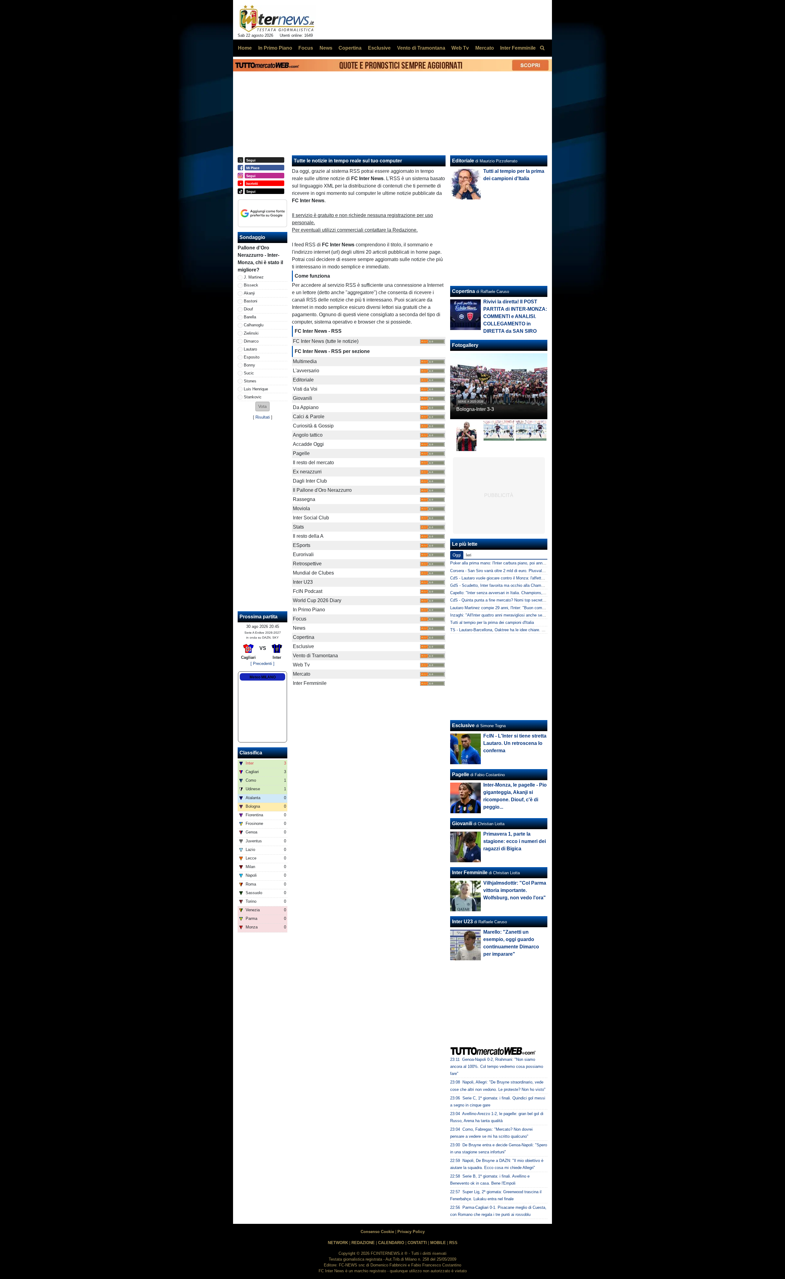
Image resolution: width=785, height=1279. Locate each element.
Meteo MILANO (263, 677)
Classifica (250, 752)
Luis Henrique (256, 389)
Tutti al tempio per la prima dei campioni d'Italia (492, 622)
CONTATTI (417, 1242)
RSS (453, 1242)
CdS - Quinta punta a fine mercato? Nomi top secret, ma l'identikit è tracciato (518, 600)
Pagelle (460, 774)
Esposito (251, 357)
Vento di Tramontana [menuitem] (421, 48)
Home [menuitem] (245, 48)
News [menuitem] (326, 48)
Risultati (262, 417)
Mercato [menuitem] (484, 48)
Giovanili (462, 823)
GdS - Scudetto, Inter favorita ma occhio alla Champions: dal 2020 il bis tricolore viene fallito (532, 585)
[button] (262, 406)
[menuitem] (542, 48)
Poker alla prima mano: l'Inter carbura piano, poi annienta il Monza (508, 563)
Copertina (463, 291)
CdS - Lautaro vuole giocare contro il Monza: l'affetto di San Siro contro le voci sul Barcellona (533, 578)
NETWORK (338, 1242)
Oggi (457, 555)
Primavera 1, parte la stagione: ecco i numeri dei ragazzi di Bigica (514, 841)
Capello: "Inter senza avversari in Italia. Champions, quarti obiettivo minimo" (517, 592)
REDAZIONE (363, 1242)
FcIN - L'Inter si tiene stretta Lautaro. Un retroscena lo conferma (514, 743)
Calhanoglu (253, 325)
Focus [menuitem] (305, 48)
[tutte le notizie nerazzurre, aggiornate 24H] (277, 18)
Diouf (248, 309)
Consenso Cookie (377, 1231)
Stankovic (253, 397)
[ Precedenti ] (262, 663)
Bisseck (251, 285)
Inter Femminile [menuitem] (518, 48)
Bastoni (250, 301)
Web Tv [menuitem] (460, 48)
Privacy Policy (411, 1231)
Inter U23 (462, 921)
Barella (250, 317)
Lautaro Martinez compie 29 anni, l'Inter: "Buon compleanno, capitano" (512, 607)
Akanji (249, 293)
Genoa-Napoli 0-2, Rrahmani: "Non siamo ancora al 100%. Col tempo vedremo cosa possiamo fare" (496, 1066)
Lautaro (250, 349)
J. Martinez (254, 277)
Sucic (249, 373)
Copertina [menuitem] (350, 48)
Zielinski (251, 333)
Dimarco (251, 341)
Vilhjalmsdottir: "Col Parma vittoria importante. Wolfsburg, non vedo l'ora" (514, 890)
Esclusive (463, 725)
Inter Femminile (470, 872)
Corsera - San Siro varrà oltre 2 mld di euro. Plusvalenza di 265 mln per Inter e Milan (525, 570)
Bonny (249, 365)
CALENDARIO (391, 1242)
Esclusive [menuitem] (379, 48)
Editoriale (463, 160)
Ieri (468, 555)
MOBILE (438, 1242)
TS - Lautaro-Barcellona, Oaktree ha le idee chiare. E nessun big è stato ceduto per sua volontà (535, 630)
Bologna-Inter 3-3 (475, 409)
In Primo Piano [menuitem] (275, 48)
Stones (250, 381)
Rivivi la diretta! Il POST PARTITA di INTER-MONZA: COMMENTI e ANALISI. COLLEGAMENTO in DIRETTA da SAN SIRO (515, 316)
